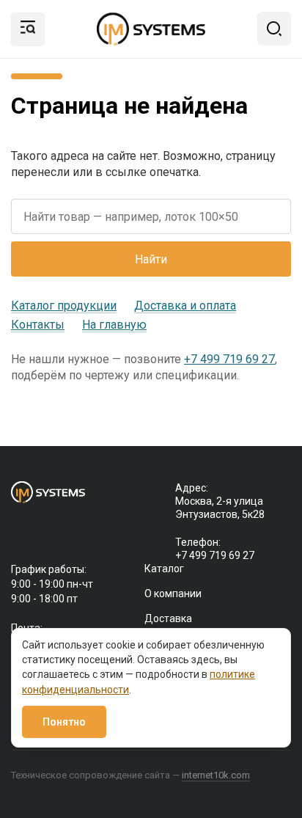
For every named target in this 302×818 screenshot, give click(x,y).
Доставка (168, 618)
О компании (173, 593)
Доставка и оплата (185, 306)
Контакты (38, 325)
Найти (151, 259)
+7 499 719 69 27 (229, 359)
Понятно (64, 722)
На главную (114, 325)
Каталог (164, 568)
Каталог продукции (64, 306)
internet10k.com (216, 775)
